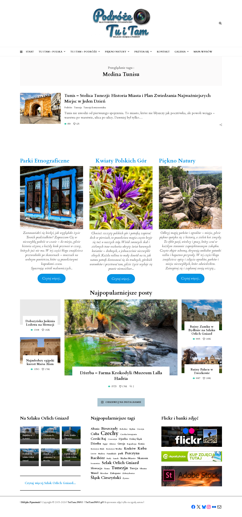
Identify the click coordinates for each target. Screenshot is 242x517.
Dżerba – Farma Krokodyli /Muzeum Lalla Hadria (121, 375)
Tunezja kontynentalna (94, 107)
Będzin (132, 429)
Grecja (121, 443)
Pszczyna (132, 453)
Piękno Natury (115, 51)
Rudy (108, 458)
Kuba (142, 448)
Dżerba (96, 444)
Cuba (95, 434)
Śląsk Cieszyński (106, 478)
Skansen (142, 458)
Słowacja (96, 468)
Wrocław (104, 473)
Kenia (141, 443)
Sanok (116, 458)
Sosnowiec (95, 463)
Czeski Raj (98, 439)
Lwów (93, 453)
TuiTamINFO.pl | (94, 502)
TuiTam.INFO (75, 502)
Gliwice (112, 444)
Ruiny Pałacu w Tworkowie (202, 371)
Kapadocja (131, 444)
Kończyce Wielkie (114, 449)
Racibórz (98, 458)
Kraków (130, 448)
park (120, 453)
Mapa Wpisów (203, 51)
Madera (101, 453)
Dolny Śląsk (135, 439)
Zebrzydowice (128, 473)
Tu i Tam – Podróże (83, 51)
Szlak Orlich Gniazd (120, 463)
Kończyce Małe (97, 449)
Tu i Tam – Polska (50, 51)
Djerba (123, 439)
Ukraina (143, 468)
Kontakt (163, 51)
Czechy (110, 433)
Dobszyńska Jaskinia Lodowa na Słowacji (40, 323)
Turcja (134, 468)
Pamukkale (111, 453)
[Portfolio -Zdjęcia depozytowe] (191, 456)
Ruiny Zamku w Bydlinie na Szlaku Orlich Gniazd (201, 330)
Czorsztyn (112, 439)
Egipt (105, 444)
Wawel (94, 473)
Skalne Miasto (128, 458)
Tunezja (78, 107)
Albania (95, 429)
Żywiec (126, 478)
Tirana (107, 468)
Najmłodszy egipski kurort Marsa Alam (40, 362)
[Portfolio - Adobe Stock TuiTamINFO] (191, 476)
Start (30, 51)
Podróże (68, 107)
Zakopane (115, 473)
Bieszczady (109, 428)
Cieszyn (140, 429)
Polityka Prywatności (30, 502)
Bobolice (124, 429)
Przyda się (141, 51)
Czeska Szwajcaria (128, 434)
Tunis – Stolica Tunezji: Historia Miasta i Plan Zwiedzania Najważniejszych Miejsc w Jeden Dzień (137, 98)
